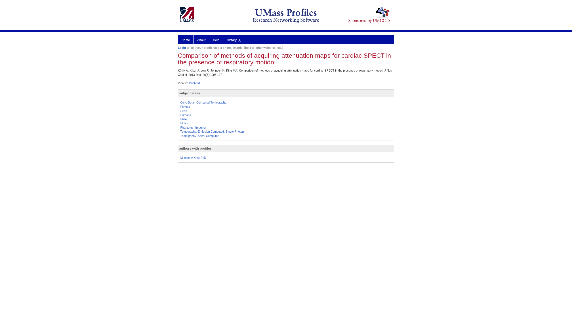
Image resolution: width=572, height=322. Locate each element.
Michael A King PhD (193, 157)
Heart (183, 111)
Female (185, 106)
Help (216, 40)
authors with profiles (195, 148)
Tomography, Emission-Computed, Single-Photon (212, 131)
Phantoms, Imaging (193, 127)
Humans (185, 115)
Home (185, 40)
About (201, 40)
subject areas (189, 93)
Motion (184, 123)
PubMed (194, 83)
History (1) (234, 40)
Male (183, 119)
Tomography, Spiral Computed (199, 136)
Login (182, 47)
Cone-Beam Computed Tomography (203, 102)
